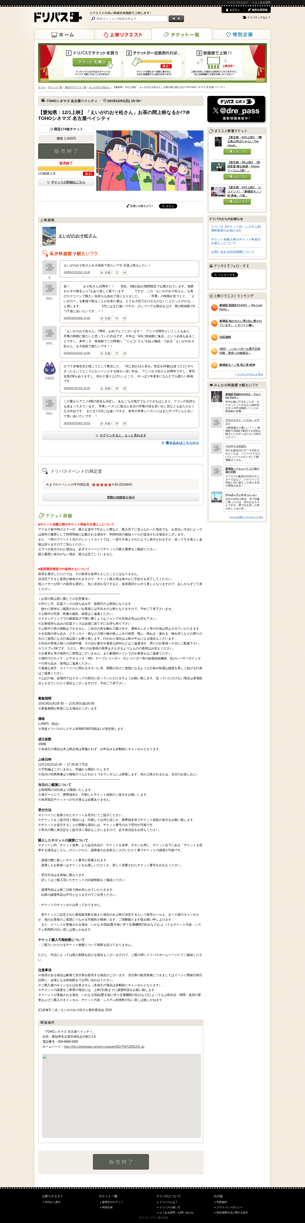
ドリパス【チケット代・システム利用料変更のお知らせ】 (236, 228)
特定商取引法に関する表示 (232, 1212)
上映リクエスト (123, 35)
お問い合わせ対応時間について (232, 252)
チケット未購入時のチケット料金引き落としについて (236, 241)
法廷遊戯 (225, 337)
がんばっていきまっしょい (241, 494)
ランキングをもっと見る (250, 374)
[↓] (124, 272)
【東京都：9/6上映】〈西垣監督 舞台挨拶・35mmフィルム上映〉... (243, 166)
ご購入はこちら (237, 152)
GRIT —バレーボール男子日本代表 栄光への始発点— (239, 351)
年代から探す (53, 1202)
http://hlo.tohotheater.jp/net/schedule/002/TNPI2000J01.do (104, 1046)
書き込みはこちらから (182, 443)
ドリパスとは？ (239, 2)
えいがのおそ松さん (77, 235)
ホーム (64, 35)
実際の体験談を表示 (121, 497)
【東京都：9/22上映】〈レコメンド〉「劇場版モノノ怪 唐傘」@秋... (244, 191)
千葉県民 (49, 378)
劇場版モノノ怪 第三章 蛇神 (237, 365)
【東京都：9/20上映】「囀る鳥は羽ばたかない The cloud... (244, 141)
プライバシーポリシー (230, 1207)
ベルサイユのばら (235, 446)
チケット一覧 (182, 34)
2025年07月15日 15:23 (77, 388)
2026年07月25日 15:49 (77, 272)
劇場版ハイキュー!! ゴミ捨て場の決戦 (242, 470)
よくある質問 (262, 2)
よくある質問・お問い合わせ (176, 1212)
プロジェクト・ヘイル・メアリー (242, 422)
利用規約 (222, 1202)
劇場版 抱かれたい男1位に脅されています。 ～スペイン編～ (240, 323)
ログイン (234, 9)
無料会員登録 (260, 9)
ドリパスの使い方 (169, 1207)
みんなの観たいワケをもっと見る (247, 517)
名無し (49, 298)
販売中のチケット (112, 1202)
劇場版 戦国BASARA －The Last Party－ (240, 307)
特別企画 (240, 35)
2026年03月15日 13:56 (77, 353)
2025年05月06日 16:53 (77, 423)
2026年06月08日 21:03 (77, 317)
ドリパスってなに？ (259, 17)
